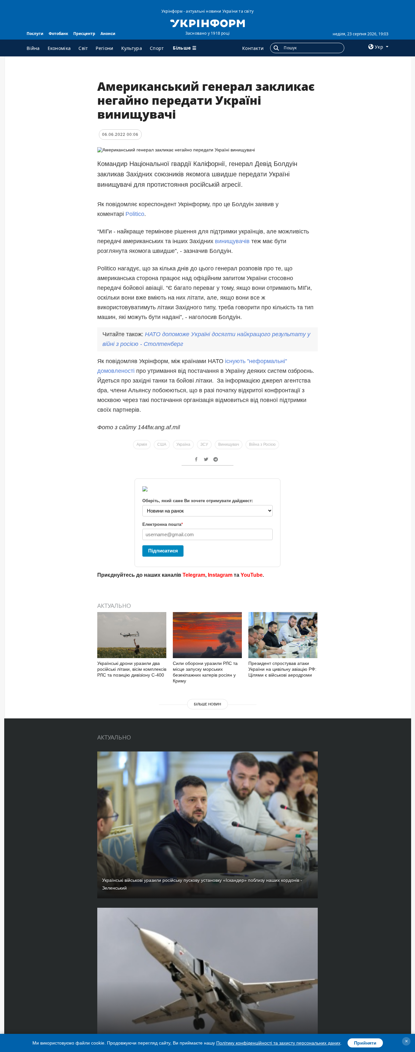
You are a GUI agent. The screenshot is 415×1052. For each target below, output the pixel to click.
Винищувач (228, 444)
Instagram (220, 575)
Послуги (35, 33)
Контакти (253, 48)
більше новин (207, 704)
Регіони (104, 48)
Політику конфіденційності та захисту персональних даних (278, 1043)
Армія (141, 444)
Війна (33, 48)
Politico (134, 214)
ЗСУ (204, 444)
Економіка (59, 48)
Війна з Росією (262, 444)
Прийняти (365, 1043)
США (161, 444)
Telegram (194, 575)
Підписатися (163, 550)
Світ (83, 48)
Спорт (157, 48)
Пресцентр (84, 33)
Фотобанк (58, 33)
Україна (183, 444)
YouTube (252, 575)
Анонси (108, 33)
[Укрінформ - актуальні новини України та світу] (207, 22)
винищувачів (232, 241)
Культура (131, 48)
